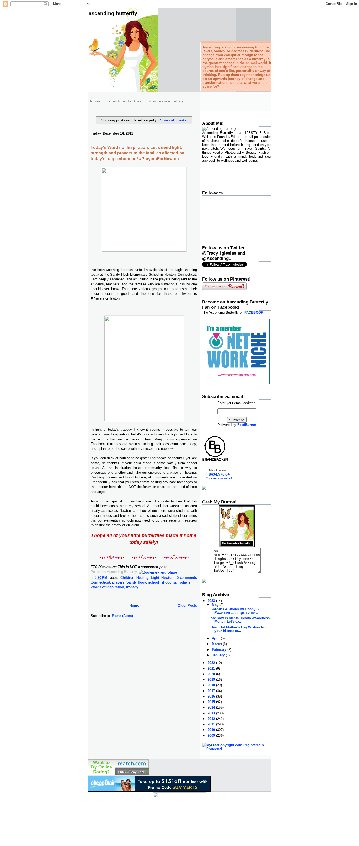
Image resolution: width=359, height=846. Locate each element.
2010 (212, 730)
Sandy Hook (136, 582)
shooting (168, 582)
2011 (212, 724)
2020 (212, 674)
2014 (212, 707)
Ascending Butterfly (113, 13)
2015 (212, 702)
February (219, 650)
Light (155, 578)
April (216, 638)
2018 (212, 685)
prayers (118, 582)
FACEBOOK (253, 312)
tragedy (132, 587)
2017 (212, 691)
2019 (212, 680)
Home (134, 605)
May (215, 605)
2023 (212, 601)
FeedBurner (246, 425)
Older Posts (187, 605)
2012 (212, 719)
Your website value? (219, 478)
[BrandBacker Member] (215, 461)
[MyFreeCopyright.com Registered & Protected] (236, 749)
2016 (212, 696)
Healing (142, 578)
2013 (212, 713)
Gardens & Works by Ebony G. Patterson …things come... (235, 611)
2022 (212, 663)
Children (127, 578)
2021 (212, 668)
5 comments (187, 578)
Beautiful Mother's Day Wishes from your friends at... (240, 629)
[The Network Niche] (237, 383)
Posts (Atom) (122, 616)
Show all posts (173, 120)
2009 (212, 735)
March (217, 644)
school (153, 582)
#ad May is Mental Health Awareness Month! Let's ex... (240, 619)
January (219, 655)
